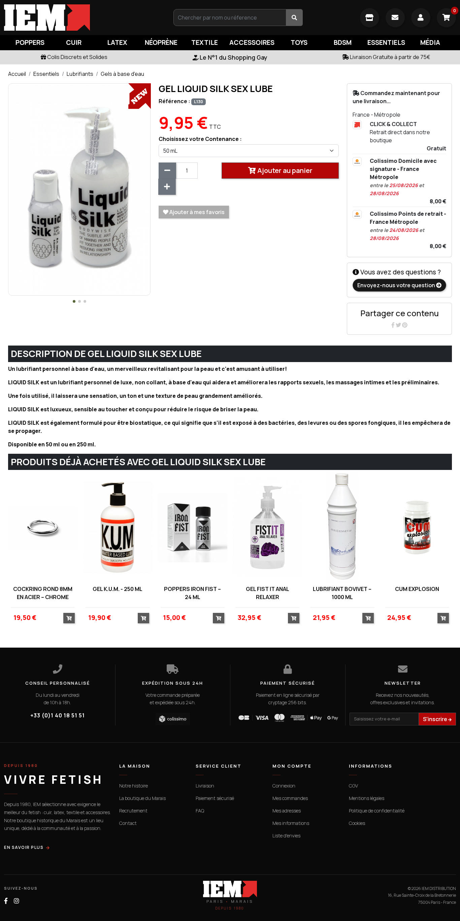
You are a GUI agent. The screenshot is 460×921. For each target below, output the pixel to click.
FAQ (200, 810)
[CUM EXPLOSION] (417, 527)
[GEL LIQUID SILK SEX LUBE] (79, 188)
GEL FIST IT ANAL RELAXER (267, 593)
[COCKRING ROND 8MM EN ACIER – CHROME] (42, 527)
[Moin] (167, 170)
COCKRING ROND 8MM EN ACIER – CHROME (42, 593)
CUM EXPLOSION (417, 589)
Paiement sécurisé (215, 798)
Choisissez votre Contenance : (200, 139)
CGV (353, 785)
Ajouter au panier (284, 170)
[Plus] (167, 187)
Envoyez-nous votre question (396, 285)
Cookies (357, 823)
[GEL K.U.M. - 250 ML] (117, 527)
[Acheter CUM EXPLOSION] (443, 618)
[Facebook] (393, 325)
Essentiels (46, 74)
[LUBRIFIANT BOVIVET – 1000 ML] (342, 527)
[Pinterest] (404, 325)
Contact (128, 823)
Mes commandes (290, 798)
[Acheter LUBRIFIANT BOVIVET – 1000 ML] (368, 618)
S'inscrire (435, 719)
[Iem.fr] (76, 17)
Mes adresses (286, 810)
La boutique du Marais (142, 798)
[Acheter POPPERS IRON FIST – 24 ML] (218, 618)
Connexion (283, 785)
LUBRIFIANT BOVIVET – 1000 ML (342, 593)
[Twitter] (399, 325)
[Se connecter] (420, 17)
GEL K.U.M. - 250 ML (117, 589)
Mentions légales (366, 798)
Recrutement (133, 810)
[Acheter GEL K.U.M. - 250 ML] (143, 618)
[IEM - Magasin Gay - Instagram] (16, 900)
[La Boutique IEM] (369, 17)
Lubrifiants (80, 74)
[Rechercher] (294, 17)
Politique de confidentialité (376, 810)
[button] (74, 301)
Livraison (205, 785)
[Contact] (395, 17)
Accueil (17, 74)
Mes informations (290, 823)
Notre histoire (133, 785)
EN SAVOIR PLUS (23, 847)
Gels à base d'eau (122, 74)
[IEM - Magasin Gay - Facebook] (6, 900)
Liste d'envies (286, 835)
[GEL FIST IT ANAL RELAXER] (267, 527)
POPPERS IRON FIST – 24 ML (192, 593)
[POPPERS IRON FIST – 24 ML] (192, 527)
